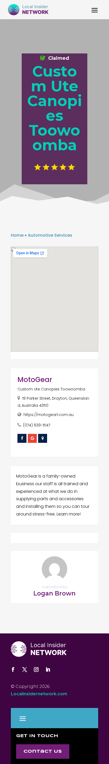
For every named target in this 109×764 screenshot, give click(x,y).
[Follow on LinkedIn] (48, 669)
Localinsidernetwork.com (39, 693)
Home (17, 235)
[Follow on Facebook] (13, 669)
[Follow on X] (24, 669)
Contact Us (43, 751)
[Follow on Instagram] (36, 669)
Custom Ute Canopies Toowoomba (51, 389)
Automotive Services (50, 235)
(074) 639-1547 (36, 425)
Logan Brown (54, 593)
